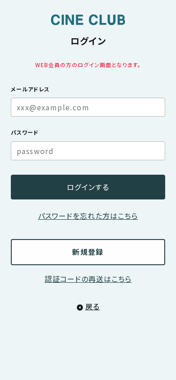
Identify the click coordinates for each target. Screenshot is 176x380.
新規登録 (88, 251)
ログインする (88, 186)
